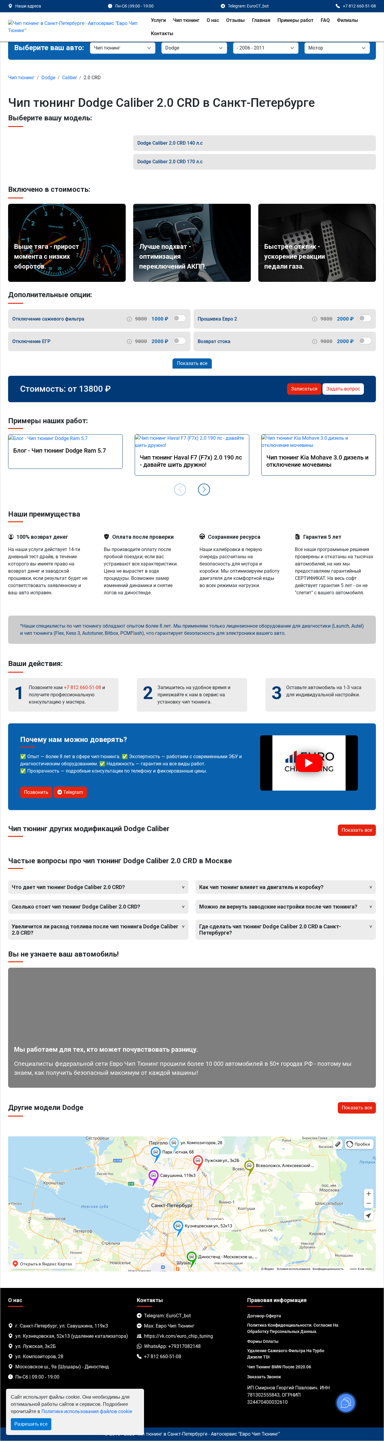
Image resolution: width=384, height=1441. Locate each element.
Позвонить (36, 792)
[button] (204, 490)
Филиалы (347, 20)
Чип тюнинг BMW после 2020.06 (279, 1366)
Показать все (192, 363)
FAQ (325, 20)
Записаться (304, 389)
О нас (213, 20)
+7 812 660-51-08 (82, 687)
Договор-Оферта (264, 1315)
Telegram (72, 792)
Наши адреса (28, 6)
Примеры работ (296, 20)
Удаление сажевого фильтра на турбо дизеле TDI (285, 1353)
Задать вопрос (343, 389)
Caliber (69, 77)
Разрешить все (31, 1424)
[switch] (179, 318)
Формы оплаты (262, 1341)
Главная (261, 20)
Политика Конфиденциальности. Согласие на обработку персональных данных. (292, 1328)
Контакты (162, 33)
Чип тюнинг (186, 20)
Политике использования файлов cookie (86, 1411)
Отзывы (235, 20)
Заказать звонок (264, 1376)
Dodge (48, 77)
